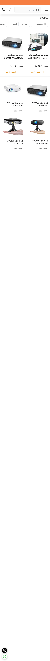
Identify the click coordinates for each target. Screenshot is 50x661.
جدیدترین (39, 24)
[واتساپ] (4, 656)
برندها (26, 24)
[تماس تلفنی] (4, 650)
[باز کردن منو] (46, 10)
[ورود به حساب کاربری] (10, 9)
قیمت (15, 24)
